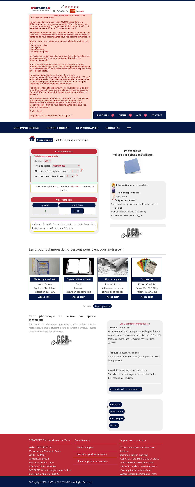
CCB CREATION (64, 482)
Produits (103, 115)
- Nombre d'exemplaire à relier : (49, 176)
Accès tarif (44, 296)
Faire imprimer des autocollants (136, 470)
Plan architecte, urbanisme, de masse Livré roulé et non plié (112, 285)
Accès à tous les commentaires (125, 389)
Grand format (117, 411)
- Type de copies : (42, 165)
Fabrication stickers (129, 466)
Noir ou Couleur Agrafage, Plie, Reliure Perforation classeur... (44, 285)
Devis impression (149, 466)
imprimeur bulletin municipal (134, 454)
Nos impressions (26, 128)
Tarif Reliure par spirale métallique (71, 139)
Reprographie (87, 128)
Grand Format (57, 128)
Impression (115, 404)
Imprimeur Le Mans (59, 440)
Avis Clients (62, 11)
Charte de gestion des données (92, 461)
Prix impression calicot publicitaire (137, 462)
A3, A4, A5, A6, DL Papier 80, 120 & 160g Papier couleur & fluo (147, 285)
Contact (156, 115)
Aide (139, 115)
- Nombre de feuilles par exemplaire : (52, 171)
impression (138, 447)
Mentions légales (85, 447)
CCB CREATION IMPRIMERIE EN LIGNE (139, 458)
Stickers (113, 128)
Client (122, 115)
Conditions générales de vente (92, 454)
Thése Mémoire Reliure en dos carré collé (78, 285)
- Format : (38, 160)
